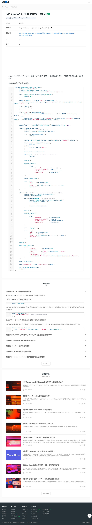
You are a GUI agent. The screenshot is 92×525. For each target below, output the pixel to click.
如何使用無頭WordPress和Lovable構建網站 (37, 410)
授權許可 (4, 518)
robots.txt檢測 (45, 512)
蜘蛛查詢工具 (34, 518)
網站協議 (4, 514)
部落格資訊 (25, 509)
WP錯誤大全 (34, 514)
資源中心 (24, 506)
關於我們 (4, 509)
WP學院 (24, 511)
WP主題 (13, 509)
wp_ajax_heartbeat (68, 33)
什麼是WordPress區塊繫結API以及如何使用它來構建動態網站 (43, 382)
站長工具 (33, 506)
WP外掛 (13, 511)
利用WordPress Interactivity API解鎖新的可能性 (39, 437)
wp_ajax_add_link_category (43, 33)
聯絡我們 (4, 511)
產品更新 (24, 514)
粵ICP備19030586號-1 (32, 522)
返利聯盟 (13, 518)
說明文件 (24, 516)
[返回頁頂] (90, 516)
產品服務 (13, 506)
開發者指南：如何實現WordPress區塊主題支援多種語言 (41, 479)
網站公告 (24, 518)
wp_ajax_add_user (57, 33)
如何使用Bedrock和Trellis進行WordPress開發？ (39, 451)
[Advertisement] (46, 62)
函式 (48, 14)
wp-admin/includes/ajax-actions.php (31, 28)
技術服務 (13, 514)
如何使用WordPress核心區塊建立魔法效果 (36, 396)
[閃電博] (6, 2)
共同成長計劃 (14, 516)
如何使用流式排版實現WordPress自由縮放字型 (38, 424)
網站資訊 (4, 506)
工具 (6, 7)
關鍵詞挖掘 (34, 516)
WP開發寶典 (13, 7)
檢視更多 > (46, 363)
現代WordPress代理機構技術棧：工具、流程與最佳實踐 (41, 465)
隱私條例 (4, 516)
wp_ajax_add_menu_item (26, 33)
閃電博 (88, 522)
